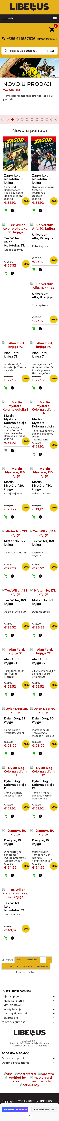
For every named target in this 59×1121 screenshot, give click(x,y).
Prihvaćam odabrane (44, 1110)
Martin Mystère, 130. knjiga (42, 485)
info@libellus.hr (47, 38)
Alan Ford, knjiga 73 (12, 354)
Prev (5, 120)
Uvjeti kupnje (10, 996)
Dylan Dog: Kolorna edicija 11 (15, 784)
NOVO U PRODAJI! (28, 84)
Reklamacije (9, 1017)
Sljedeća (27, 966)
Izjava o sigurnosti (13, 1022)
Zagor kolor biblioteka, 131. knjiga (42, 179)
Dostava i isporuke (13, 1058)
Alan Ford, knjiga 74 (40, 354)
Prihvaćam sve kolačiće (15, 1110)
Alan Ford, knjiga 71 (12, 661)
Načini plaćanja (11, 1009)
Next (54, 120)
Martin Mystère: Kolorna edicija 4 (43, 424)
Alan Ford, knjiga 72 (40, 661)
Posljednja (42, 966)
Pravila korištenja (12, 1000)
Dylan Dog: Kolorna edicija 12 (43, 784)
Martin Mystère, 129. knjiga (14, 485)
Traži (50, 50)
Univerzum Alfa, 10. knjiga (42, 236)
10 (47, 119)
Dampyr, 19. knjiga (41, 842)
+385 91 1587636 (21, 38)
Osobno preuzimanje (15, 1062)
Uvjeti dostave (11, 1005)
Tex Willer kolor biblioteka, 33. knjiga (14, 243)
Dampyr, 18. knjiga (13, 842)
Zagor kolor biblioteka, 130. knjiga (15, 179)
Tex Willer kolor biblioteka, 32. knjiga (14, 908)
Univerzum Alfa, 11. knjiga (42, 295)
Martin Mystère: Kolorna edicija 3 (15, 421)
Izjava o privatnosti (14, 1013)
